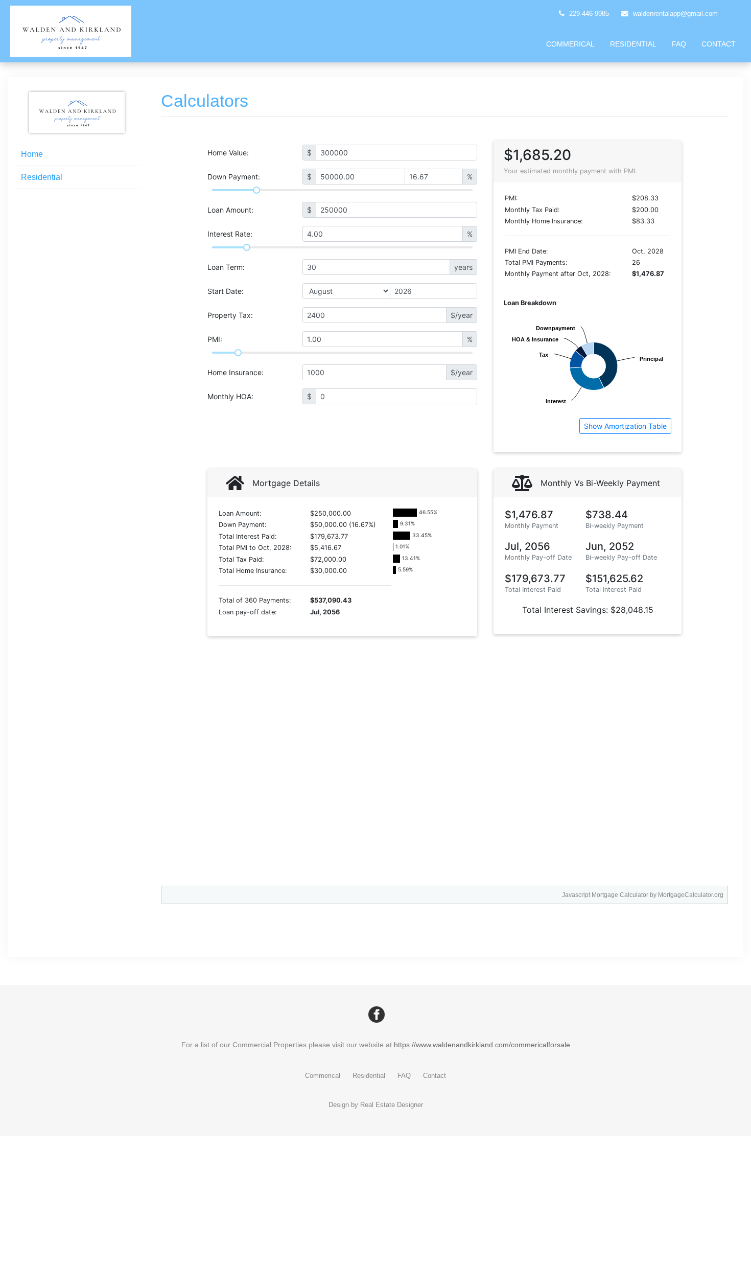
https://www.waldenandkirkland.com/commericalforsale (482, 1045)
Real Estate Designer (391, 1105)
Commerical (570, 44)
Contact (718, 44)
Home (32, 154)
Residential (633, 44)
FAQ (679, 44)
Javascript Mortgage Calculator (605, 895)
